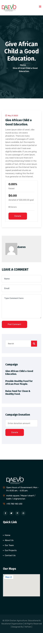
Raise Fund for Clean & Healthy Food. (17, 392)
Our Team (9, 545)
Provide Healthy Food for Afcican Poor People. (19, 382)
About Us (9, 540)
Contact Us (10, 555)
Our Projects (11, 550)
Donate (17, 216)
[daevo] (9, 7)
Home (23, 65)
